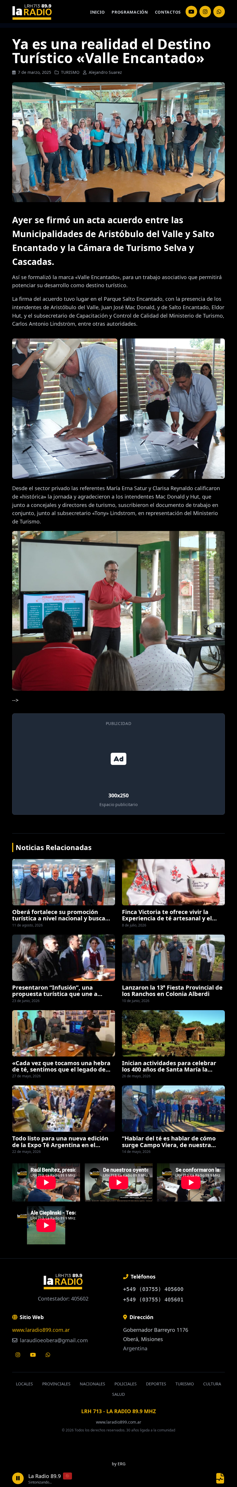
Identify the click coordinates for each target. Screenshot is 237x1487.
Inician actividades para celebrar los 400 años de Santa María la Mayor (169, 1069)
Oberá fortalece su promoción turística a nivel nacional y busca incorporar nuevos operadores (58, 918)
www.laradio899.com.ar (41, 1329)
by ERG (118, 1463)
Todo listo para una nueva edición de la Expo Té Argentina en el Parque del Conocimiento (60, 1144)
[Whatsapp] (48, 1354)
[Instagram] (191, 11)
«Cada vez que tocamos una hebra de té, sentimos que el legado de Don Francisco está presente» (61, 1069)
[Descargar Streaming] (220, 1478)
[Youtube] (33, 1354)
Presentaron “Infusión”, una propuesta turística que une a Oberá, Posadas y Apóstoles (54, 994)
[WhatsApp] (219, 11)
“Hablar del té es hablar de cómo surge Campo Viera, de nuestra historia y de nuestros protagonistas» (169, 1148)
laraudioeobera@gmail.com (53, 1340)
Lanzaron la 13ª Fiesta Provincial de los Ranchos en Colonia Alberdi (172, 991)
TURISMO (70, 72)
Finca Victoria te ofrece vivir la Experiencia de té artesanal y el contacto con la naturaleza (167, 918)
